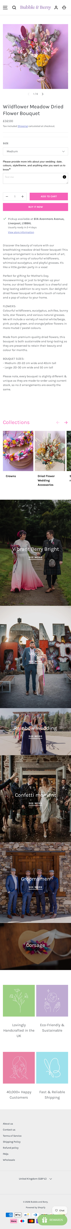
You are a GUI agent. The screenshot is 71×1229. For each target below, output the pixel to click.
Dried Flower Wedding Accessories (46, 480)
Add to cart (49, 196)
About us (8, 1123)
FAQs (5, 1153)
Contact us (9, 1129)
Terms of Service (12, 1135)
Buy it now (35, 206)
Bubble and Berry (39, 1202)
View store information (21, 232)
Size (5, 143)
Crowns (11, 476)
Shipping (23, 126)
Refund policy (11, 1147)
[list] (35, 56)
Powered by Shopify (35, 1207)
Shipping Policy (12, 1141)
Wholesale (9, 1159)
